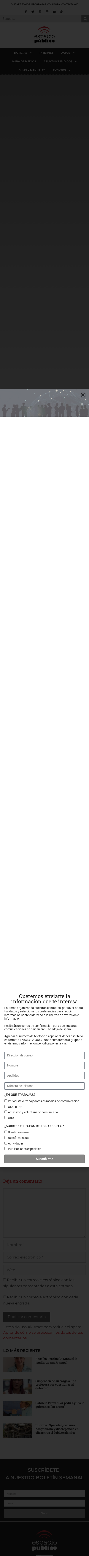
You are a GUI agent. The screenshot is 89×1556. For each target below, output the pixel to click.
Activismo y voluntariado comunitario (33, 1112)
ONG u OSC (15, 1107)
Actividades (16, 1143)
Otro (11, 1118)
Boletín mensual (18, 1137)
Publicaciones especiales (24, 1149)
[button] (83, 395)
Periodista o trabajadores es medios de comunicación (43, 1101)
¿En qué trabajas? (19, 1095)
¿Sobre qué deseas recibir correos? (34, 1126)
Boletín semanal (18, 1132)
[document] (44, 778)
